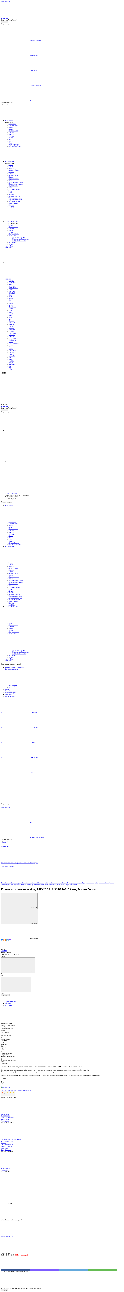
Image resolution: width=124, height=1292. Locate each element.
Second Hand (26, 863)
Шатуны (67, 884)
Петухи (64, 883)
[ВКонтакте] (2, 940)
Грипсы (13, 883)
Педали (48, 883)
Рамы (107, 883)
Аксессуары (5, 863)
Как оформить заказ (7, 1141)
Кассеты (34, 883)
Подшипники (100, 883)
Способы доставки (7, 1144)
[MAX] (10, 940)
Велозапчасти (5, 846)
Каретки (29, 883)
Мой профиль (5, 1168)
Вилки (3, 883)
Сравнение (34, 923)
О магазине (4, 1148)
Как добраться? (6, 1150)
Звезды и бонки (21, 883)
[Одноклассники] (4, 940)
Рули (7, 884)
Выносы (8, 883)
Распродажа (34, 863)
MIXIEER (4, 951)
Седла (11, 884)
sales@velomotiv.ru (7, 1236)
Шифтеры (73, 884)
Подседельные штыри (89, 883)
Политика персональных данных (12, 1090)
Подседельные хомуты (74, 883)
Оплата (3, 1143)
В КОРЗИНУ (5, 995)
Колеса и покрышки (15, 863)
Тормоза (16, 884)
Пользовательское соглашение (11, 1139)
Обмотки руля (41, 883)
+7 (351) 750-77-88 (11, 493)
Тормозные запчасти (37, 884)
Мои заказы (5, 1170)
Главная (3, 842)
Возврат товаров (6, 1146)
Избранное (34, 907)
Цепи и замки (60, 884)
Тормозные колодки (7, 866)
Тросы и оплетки (49, 884)
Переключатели (56, 883)
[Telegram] (7, 940)
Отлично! (4, 1290)
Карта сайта (27, 1090)
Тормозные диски (25, 884)
